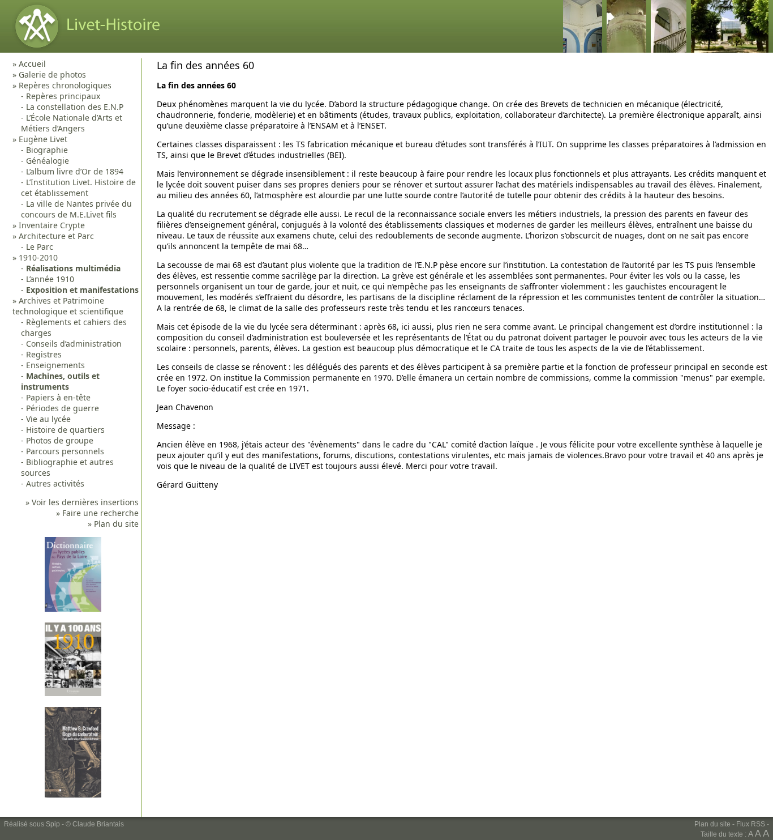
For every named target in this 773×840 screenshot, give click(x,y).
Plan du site (712, 824)
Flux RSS (750, 824)
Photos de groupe (59, 440)
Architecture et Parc (56, 236)
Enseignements (55, 365)
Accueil (32, 63)
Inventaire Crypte (52, 225)
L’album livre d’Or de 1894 (74, 171)
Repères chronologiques (65, 85)
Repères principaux (63, 96)
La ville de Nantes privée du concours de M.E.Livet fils (76, 209)
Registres (44, 354)
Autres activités (55, 483)
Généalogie (47, 160)
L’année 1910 (50, 279)
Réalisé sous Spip (32, 824)
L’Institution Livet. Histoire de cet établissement (78, 187)
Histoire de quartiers (65, 429)
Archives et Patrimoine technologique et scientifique (67, 306)
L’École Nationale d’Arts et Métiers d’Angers (71, 123)
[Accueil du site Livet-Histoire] (84, 49)
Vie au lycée (48, 418)
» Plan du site (113, 523)
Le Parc (39, 246)
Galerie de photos (52, 74)
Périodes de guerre (62, 408)
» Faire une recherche (97, 513)
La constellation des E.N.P (74, 106)
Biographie (47, 149)
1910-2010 (38, 257)
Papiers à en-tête (58, 397)
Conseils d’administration (74, 343)
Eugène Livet (43, 139)
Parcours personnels (65, 451)
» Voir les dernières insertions (82, 502)
